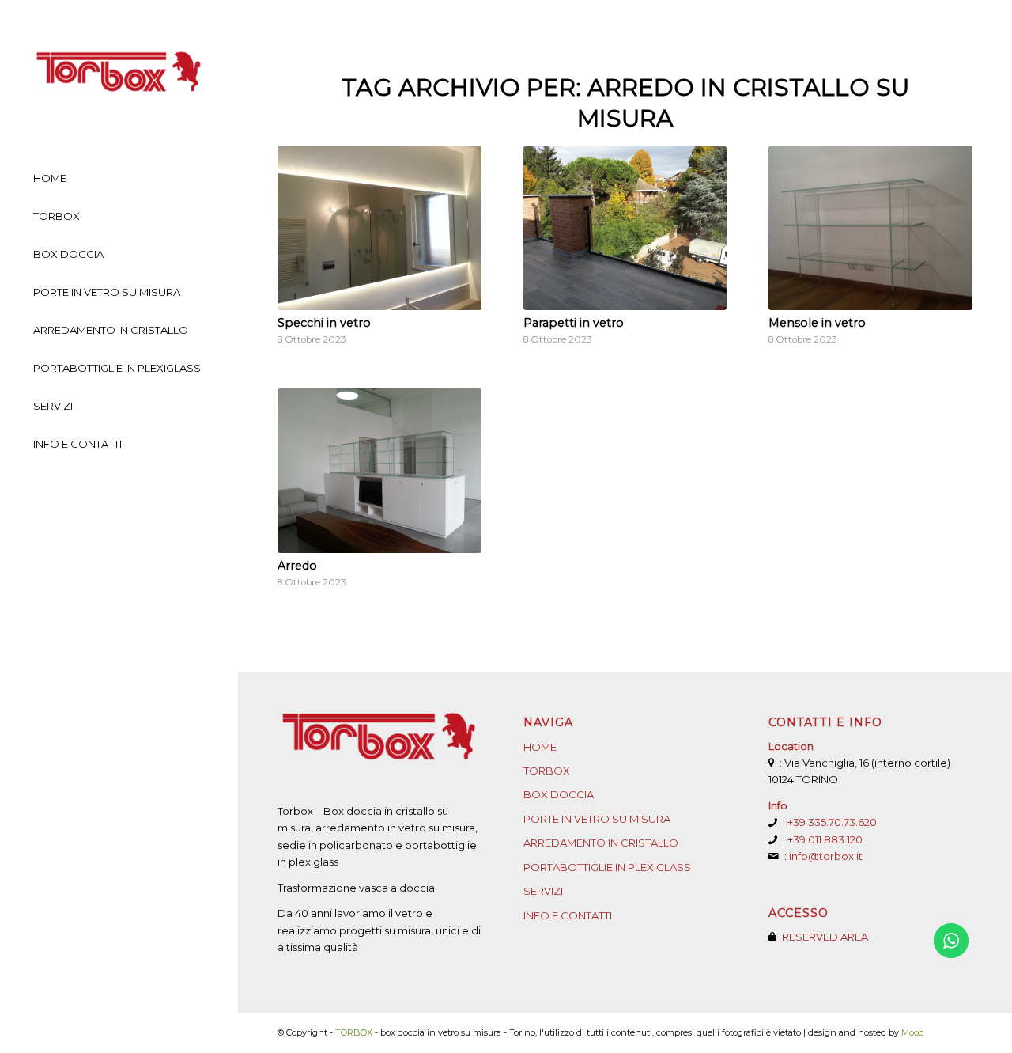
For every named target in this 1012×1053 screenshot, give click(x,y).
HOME (540, 747)
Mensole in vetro (817, 323)
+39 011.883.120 (825, 839)
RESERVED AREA (825, 936)
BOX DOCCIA (558, 794)
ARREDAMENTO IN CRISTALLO (600, 842)
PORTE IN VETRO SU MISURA (596, 818)
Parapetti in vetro (573, 323)
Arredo (297, 566)
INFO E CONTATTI (567, 915)
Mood (912, 1032)
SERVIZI (543, 890)
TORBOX (546, 770)
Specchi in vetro (324, 323)
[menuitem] (118, 179)
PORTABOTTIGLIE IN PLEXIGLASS (607, 867)
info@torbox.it (826, 856)
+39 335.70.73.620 (832, 822)
